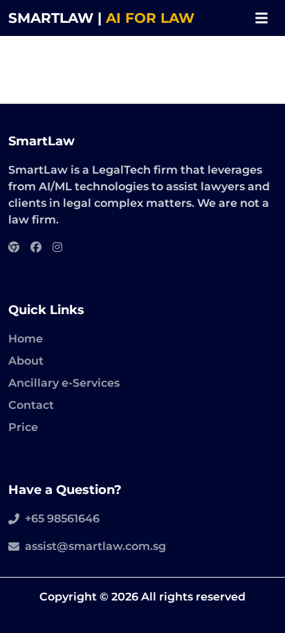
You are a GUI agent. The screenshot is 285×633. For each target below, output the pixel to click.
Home (25, 338)
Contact (31, 405)
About (26, 360)
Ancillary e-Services (64, 382)
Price (23, 427)
